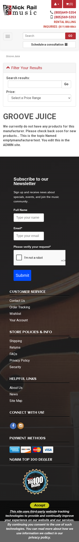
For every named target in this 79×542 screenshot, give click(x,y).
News (14, 394)
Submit (22, 275)
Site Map (16, 401)
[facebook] (13, 426)
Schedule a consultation (48, 44)
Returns (15, 347)
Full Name (20, 210)
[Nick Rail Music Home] (19, 10)
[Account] (56, 4)
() (71, 4)
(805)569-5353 (65, 17)
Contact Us (17, 301)
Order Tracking (20, 307)
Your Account (19, 320)
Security (15, 367)
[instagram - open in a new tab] (20, 426)
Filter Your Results (26, 67)
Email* (18, 228)
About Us (16, 388)
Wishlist (15, 314)
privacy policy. (40, 537)
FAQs (13, 354)
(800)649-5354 (65, 12)
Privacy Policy (20, 360)
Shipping (16, 341)
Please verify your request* (32, 246)
